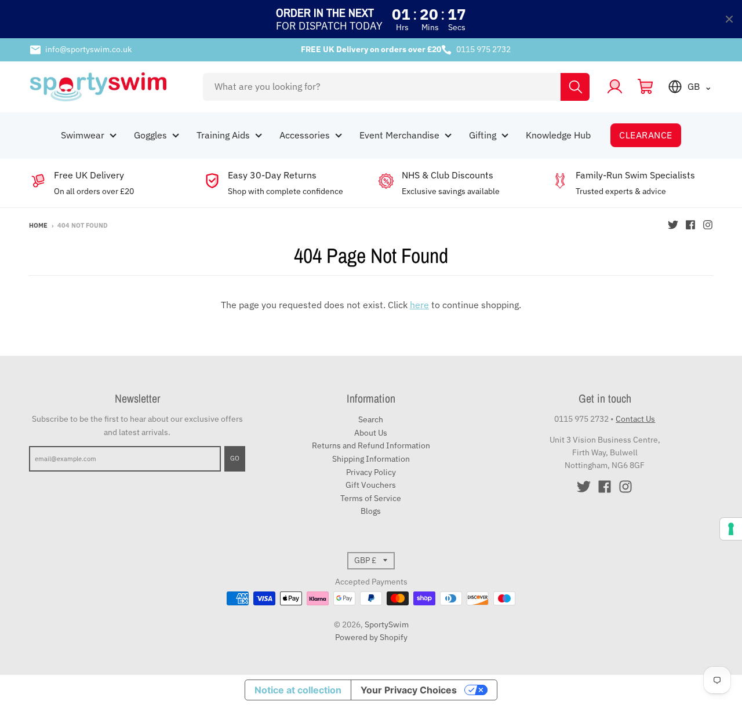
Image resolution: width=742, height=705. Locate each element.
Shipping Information (371, 459)
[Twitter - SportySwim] (673, 225)
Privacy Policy (371, 472)
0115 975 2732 (483, 49)
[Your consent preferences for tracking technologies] (731, 529)
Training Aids (223, 135)
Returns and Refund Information (371, 445)
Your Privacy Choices (409, 690)
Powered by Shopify (371, 637)
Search (370, 419)
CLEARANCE (645, 135)
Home (38, 225)
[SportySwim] (108, 86)
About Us (370, 433)
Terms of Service (370, 498)
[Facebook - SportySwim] (690, 225)
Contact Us (635, 419)
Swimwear (82, 135)
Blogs (371, 511)
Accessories (304, 135)
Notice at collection (297, 690)
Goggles (150, 135)
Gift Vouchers (370, 485)
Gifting (482, 135)
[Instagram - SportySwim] (708, 225)
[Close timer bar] (729, 19)
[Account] (615, 87)
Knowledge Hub (558, 135)
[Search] (575, 87)
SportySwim (387, 624)
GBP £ (365, 560)
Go (234, 458)
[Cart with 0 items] (645, 87)
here (419, 305)
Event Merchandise (399, 135)
